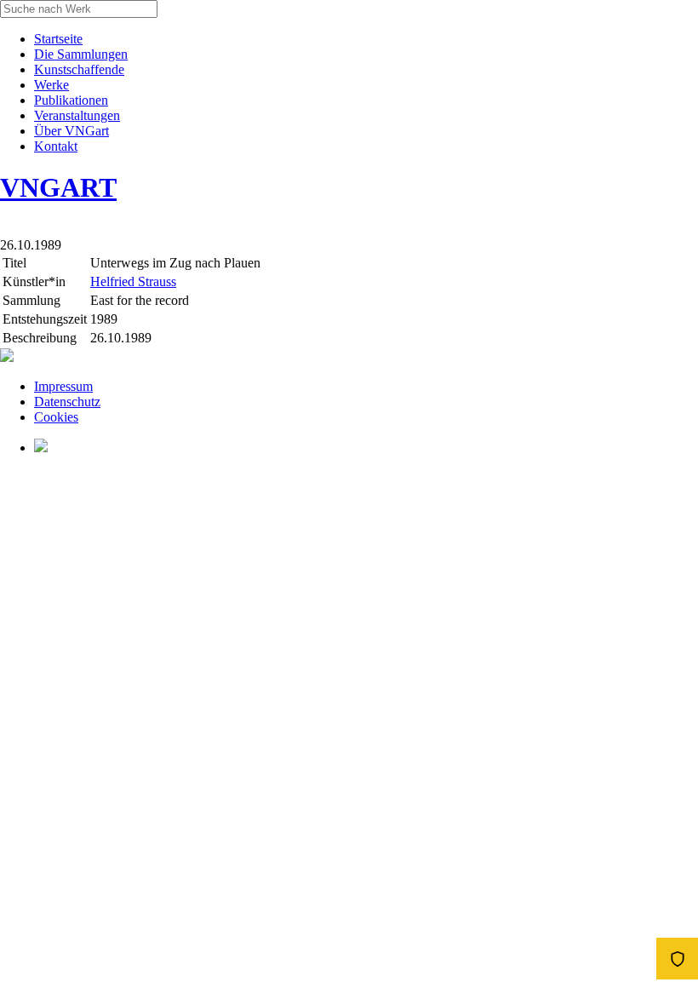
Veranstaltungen (77, 115)
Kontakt (55, 146)
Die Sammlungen (81, 54)
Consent (677, 958)
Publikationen (71, 100)
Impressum (63, 386)
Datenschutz (67, 401)
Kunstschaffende (79, 69)
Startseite (58, 39)
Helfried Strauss (133, 281)
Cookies (56, 417)
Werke (51, 85)
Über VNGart (71, 130)
